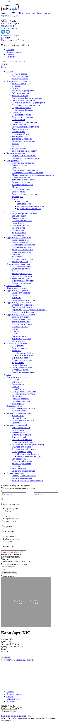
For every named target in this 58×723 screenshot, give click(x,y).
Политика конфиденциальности (16, 716)
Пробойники (18, 389)
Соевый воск (18, 430)
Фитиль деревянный (21, 435)
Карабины (16, 297)
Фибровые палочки (21, 427)
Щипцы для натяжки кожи (24, 391)
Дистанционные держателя (24, 151)
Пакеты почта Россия (22, 220)
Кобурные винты (20, 336)
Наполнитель (18, 230)
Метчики (16, 187)
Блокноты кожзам (25, 355)
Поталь (9, 71)
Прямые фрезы (24, 204)
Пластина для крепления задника (27, 105)
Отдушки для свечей (21, 447)
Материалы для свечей (16, 425)
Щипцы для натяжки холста (25, 170)
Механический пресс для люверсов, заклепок (33, 175)
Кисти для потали (20, 79)
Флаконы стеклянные (22, 439)
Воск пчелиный (19, 468)
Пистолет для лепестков (23, 163)
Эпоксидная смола (15, 473)
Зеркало (8, 542)
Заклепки (16, 254)
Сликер (15, 379)
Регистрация (13, 35)
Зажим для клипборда (22, 242)
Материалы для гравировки (19, 413)
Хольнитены (17, 257)
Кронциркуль (18, 384)
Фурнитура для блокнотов (18, 237)
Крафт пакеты (18, 228)
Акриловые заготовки (22, 360)
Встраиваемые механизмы (24, 156)
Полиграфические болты (23, 245)
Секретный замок (20, 129)
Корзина (5, 38)
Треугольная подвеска (22, 139)
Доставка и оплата (14, 52)
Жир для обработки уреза (23, 408)
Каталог (4, 67)
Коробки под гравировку (23, 372)
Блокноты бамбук (25, 353)
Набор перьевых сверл (22, 184)
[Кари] (26, 626)
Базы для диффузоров (22, 461)
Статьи (9, 696)
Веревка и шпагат (20, 218)
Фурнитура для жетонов (23, 420)
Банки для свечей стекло (23, 442)
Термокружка (18, 362)
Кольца (15, 295)
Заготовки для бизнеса (16, 343)
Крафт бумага (18, 223)
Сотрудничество (14, 699)
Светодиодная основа (22, 367)
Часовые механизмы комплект (26, 158)
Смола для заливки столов (24, 476)
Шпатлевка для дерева (16, 288)
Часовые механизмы (15, 153)
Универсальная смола (22, 478)
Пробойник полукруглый (23, 394)
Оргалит (8, 511)
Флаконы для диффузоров (24, 449)
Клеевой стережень (21, 177)
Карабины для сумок (21, 338)
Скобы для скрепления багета (25, 127)
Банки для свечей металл (23, 471)
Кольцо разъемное (20, 240)
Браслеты (16, 423)
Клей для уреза (19, 411)
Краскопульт (17, 196)
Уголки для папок (20, 261)
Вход (3, 35)
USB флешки (18, 346)
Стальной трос (18, 131)
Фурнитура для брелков (17, 290)
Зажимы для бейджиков (23, 312)
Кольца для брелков (21, 293)
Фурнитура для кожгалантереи (20, 314)
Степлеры (16, 168)
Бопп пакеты (18, 235)
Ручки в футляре (19, 365)
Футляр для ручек (20, 370)
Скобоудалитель (19, 165)
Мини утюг (17, 396)
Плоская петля (18, 119)
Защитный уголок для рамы (24, 213)
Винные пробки (19, 348)
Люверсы (16, 146)
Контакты (11, 57)
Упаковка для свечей (21, 463)
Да (17, 552)
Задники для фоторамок (23, 91)
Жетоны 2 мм (18, 415)
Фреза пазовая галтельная (29, 208)
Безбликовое (10, 536)
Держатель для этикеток (23, 281)
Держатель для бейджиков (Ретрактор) (29, 310)
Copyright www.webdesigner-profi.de (17, 660)
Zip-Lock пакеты (19, 216)
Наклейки (16, 466)
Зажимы (15, 143)
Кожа (8, 374)
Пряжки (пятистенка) (22, 324)
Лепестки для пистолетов (23, 100)
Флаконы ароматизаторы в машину (28, 444)
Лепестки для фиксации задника (27, 98)
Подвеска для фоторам (22, 110)
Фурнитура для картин (17, 81)
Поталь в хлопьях (20, 76)
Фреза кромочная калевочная (30, 206)
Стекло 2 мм (10, 521)
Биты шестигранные (21, 182)
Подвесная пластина (21, 115)
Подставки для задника (22, 117)
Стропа (15, 331)
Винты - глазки (19, 83)
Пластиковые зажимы (22, 189)
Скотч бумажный (20, 124)
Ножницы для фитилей (28, 454)
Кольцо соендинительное (23, 300)
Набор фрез (22, 201)
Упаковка (10, 211)
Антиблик (9, 531)
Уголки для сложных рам (23, 141)
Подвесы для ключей (21, 319)
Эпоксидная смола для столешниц (27, 480)
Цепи (14, 334)
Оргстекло (9, 526)
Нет (23, 552)
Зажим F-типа (18, 192)
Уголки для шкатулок (22, 273)
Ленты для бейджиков (22, 307)
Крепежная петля (20, 95)
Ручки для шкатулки (21, 278)
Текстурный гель (20, 136)
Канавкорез (17, 382)
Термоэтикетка (19, 233)
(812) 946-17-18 (8, 26)
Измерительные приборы (29, 456)
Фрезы (15, 199)
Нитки (15, 329)
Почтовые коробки (20, 225)
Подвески (16, 112)
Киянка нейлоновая (21, 401)
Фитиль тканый (19, 437)
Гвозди (15, 271)
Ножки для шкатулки (21, 283)
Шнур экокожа (18, 341)
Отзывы (10, 54)
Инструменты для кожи (17, 377)
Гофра (7, 516)
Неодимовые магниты (22, 247)
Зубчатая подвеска (20, 93)
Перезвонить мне (9, 711)
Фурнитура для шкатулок (18, 264)
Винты (15, 88)
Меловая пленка (13, 285)
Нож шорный (18, 403)
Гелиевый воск (19, 459)
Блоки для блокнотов (21, 252)
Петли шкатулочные (21, 266)
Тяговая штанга (19, 148)
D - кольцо (17, 86)
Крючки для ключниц (22, 276)
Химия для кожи (14, 406)
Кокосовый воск (19, 432)
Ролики (15, 386)
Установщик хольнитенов (23, 180)
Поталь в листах (19, 74)
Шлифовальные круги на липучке (27, 172)
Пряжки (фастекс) (20, 326)
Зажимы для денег (20, 317)
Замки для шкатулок (21, 269)
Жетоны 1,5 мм (19, 418)
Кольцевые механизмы (22, 249)
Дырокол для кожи (20, 399)
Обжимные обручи (20, 134)
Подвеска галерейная (21, 107)
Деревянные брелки (21, 358)
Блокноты (16, 350)
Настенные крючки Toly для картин (28, 103)
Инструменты (12, 160)
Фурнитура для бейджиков (18, 302)
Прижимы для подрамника (24, 122)
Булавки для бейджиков (23, 305)
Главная (10, 49)
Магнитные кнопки (21, 322)
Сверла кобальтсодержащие (24, 194)
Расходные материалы (22, 451)
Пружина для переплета (23, 259)
